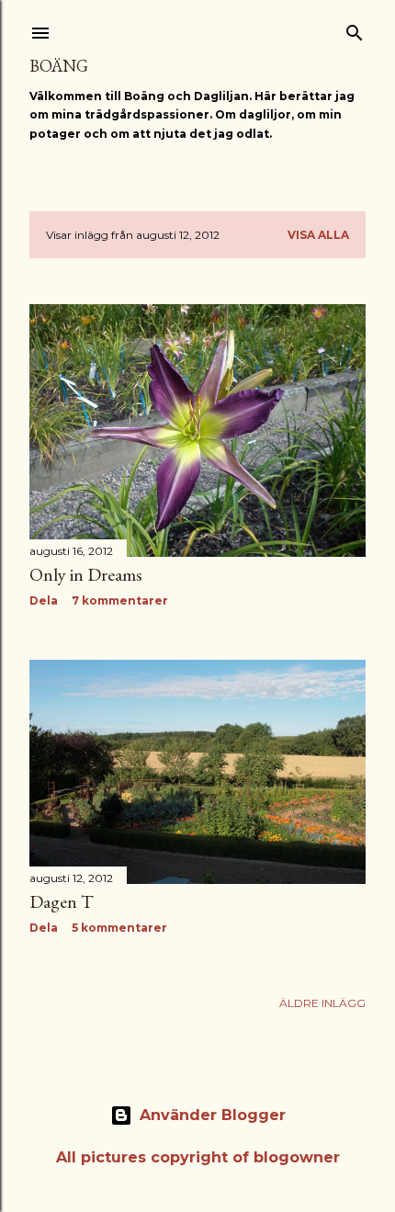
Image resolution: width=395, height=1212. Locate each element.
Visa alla (318, 235)
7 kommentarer (120, 600)
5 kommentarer (119, 927)
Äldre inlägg (322, 1003)
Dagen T (61, 901)
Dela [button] (43, 600)
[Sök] (355, 29)
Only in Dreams (85, 574)
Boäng (58, 65)
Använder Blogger (213, 1115)
